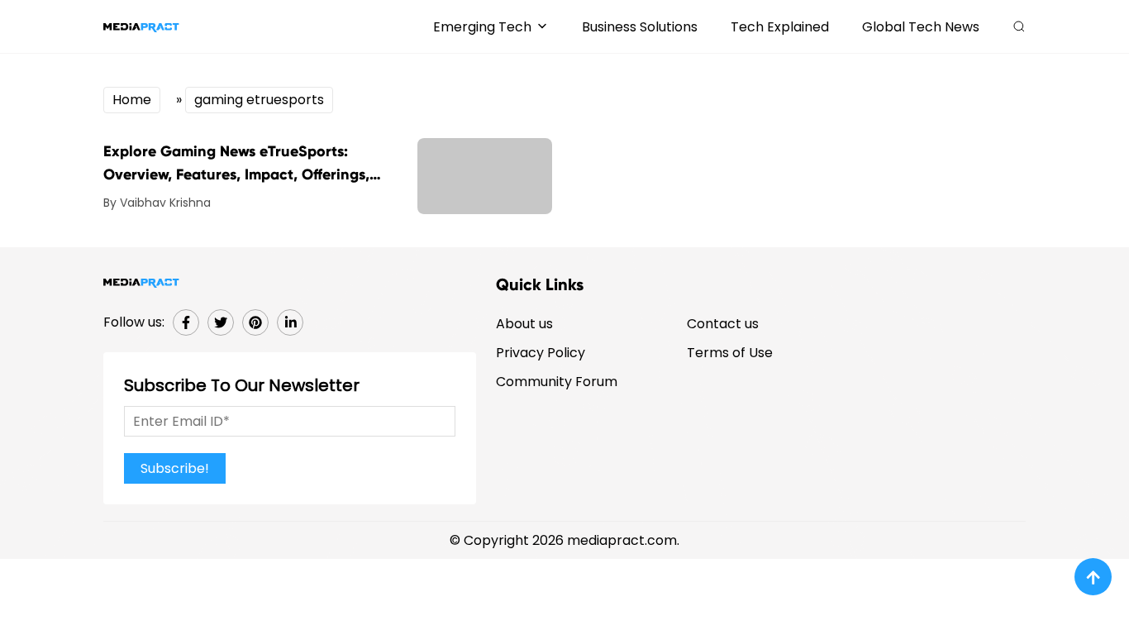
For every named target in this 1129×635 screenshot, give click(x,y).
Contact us (723, 323)
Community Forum (556, 381)
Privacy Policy (540, 352)
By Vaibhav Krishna (157, 202)
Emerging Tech (482, 26)
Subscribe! (175, 468)
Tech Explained (780, 26)
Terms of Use (730, 352)
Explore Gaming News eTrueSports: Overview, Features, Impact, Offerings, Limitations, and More (236, 164)
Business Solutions (640, 26)
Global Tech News (920, 26)
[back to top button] (1093, 576)
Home (131, 99)
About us (524, 323)
